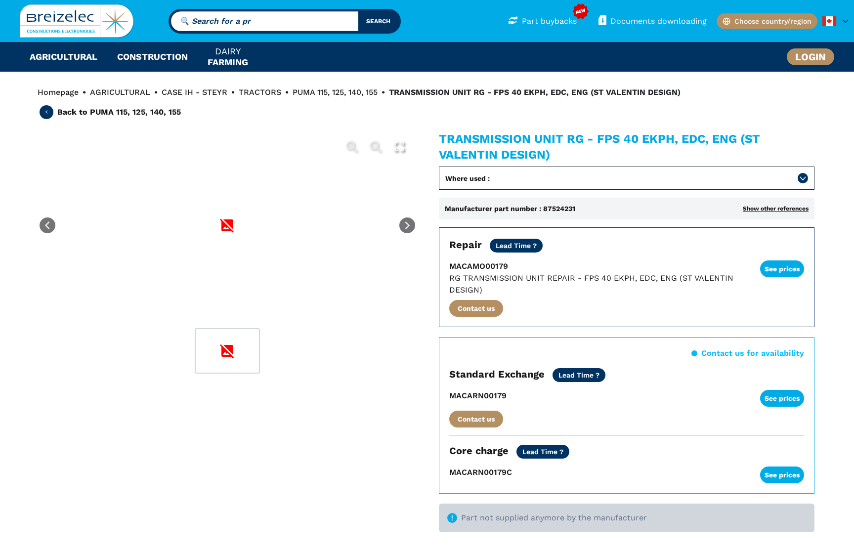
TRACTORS (260, 92)
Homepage (58, 92)
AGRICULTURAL (120, 92)
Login (810, 57)
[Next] (407, 225)
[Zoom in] (352, 147)
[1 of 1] (227, 351)
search (378, 21)
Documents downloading (658, 21)
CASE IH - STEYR (194, 92)
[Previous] (47, 225)
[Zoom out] (375, 147)
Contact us (476, 308)
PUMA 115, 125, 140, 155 (335, 92)
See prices (782, 269)
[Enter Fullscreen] (399, 147)
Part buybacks (549, 21)
